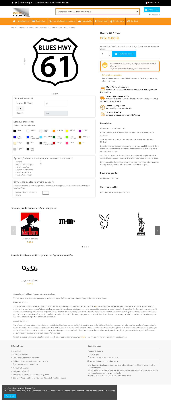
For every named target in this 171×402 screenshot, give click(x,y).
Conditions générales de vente (26, 358)
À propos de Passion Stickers (25, 364)
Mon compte (26, 2)
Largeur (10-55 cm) (24, 103)
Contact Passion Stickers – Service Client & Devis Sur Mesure (39, 378)
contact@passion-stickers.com (104, 361)
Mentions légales (20, 354)
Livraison (17, 351)
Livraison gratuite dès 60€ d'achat (52, 2)
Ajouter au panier (125, 54)
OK (20, 108)
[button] (39, 21)
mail (82, 337)
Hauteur (19, 113)
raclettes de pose (140, 165)
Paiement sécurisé (21, 371)
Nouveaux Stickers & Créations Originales (31, 374)
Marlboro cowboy (30, 238)
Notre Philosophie (21, 368)
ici (96, 306)
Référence (104, 178)
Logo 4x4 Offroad (30, 280)
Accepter (10, 396)
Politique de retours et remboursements (30, 361)
